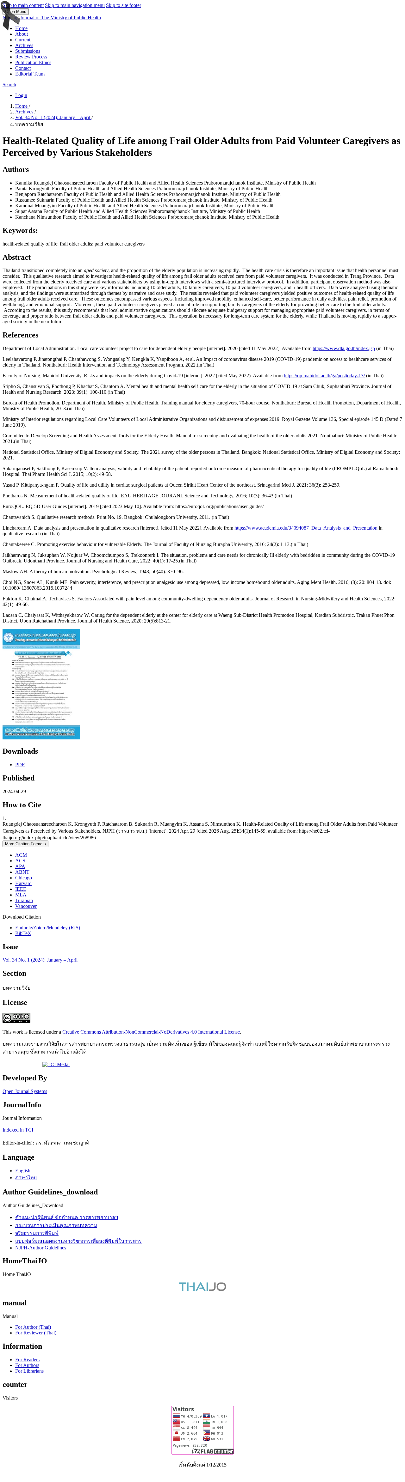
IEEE (20, 889)
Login (21, 95)
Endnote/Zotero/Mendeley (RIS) (47, 927)
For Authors (27, 1365)
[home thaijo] (202, 1289)
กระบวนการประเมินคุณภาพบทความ (56, 1225)
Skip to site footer (123, 5)
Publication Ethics (33, 62)
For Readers (27, 1359)
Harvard (23, 883)
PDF (20, 764)
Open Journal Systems (25, 1091)
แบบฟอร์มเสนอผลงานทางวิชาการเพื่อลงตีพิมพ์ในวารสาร (78, 1241)
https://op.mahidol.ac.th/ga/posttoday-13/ (324, 375)
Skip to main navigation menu (75, 5)
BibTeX (23, 933)
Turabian (24, 900)
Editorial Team (30, 73)
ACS (20, 860)
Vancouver (26, 906)
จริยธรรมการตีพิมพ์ (37, 1233)
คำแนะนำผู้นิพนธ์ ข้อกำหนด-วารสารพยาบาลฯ (66, 1217)
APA (20, 866)
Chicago (23, 877)
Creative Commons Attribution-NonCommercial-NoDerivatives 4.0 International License (151, 1032)
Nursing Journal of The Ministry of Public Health (52, 17)
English (22, 1170)
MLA (21, 894)
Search (9, 84)
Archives (24, 45)
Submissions (27, 51)
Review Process (31, 56)
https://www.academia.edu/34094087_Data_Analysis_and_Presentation (305, 528)
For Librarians (29, 1371)
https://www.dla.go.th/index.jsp (344, 348)
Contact (23, 68)
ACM (21, 855)
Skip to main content (23, 5)
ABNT (22, 872)
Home (21, 28)
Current (22, 39)
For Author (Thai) (33, 1327)
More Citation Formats (25, 843)
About (21, 34)
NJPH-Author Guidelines (40, 1247)
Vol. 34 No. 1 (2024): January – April (53, 117)
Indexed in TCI (18, 1130)
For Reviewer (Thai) (35, 1332)
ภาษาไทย (26, 1177)
